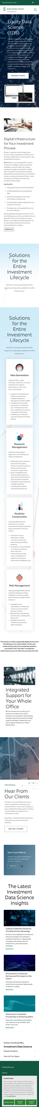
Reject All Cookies (20, 1102)
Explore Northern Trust (9, 2)
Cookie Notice (11, 1096)
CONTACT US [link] (12, 866)
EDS (5, 162)
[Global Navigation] (17, 2)
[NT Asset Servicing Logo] (13, 10)
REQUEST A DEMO (18, 76)
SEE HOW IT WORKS (15, 829)
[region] (19, 1091)
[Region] (33, 3)
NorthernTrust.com (8, 1067)
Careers (4, 1073)
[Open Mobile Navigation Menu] (35, 10)
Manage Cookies (8, 1102)
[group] (19, 698)
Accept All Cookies (31, 1102)
